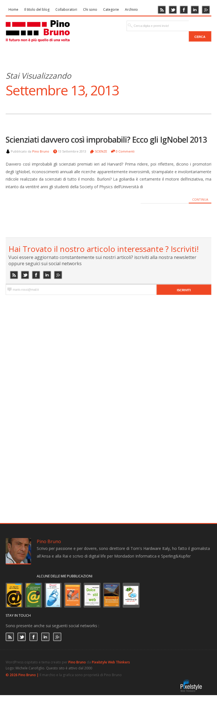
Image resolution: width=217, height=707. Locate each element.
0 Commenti (125, 151)
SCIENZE (101, 151)
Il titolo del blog (36, 9)
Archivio (131, 9)
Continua (200, 199)
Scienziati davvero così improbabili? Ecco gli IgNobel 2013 (106, 139)
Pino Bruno (40, 151)
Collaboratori (66, 9)
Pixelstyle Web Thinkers (111, 662)
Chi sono (90, 9)
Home (13, 9)
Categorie (111, 9)
